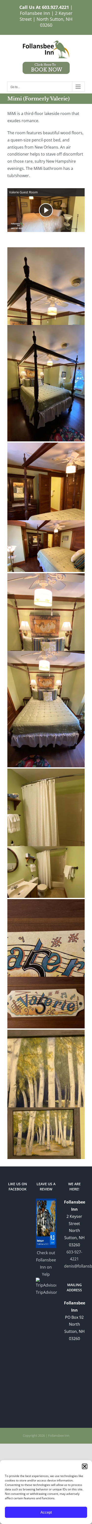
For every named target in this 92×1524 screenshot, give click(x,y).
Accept (46, 1512)
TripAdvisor (46, 1292)
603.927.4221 (55, 7)
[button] (84, 1466)
